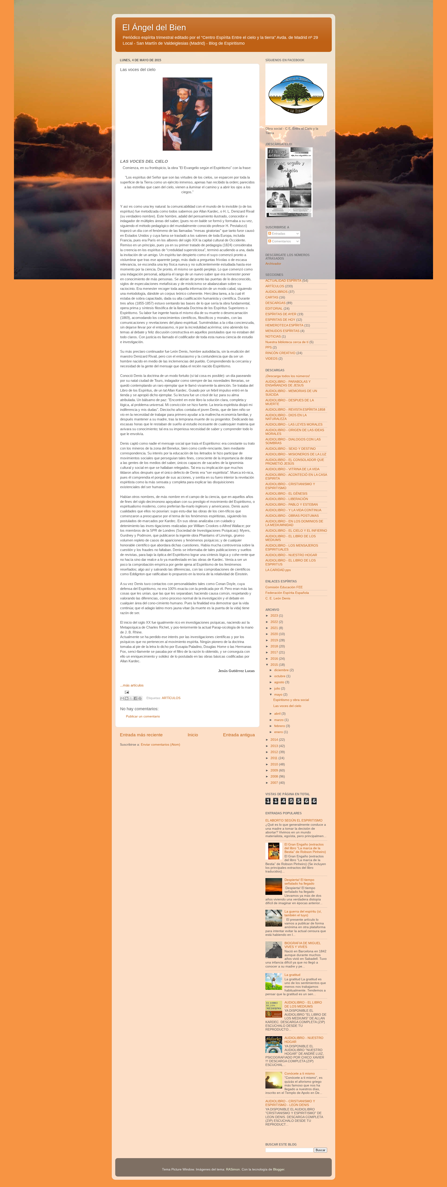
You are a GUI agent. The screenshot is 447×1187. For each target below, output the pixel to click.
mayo (278, 694)
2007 (275, 783)
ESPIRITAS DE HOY (280, 319)
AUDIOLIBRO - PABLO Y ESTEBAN (291, 504)
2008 (275, 776)
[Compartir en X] (131, 698)
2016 (275, 658)
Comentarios (281, 241)
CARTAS (271, 297)
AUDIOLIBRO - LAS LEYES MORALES (293, 424)
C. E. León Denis (277, 598)
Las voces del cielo (287, 706)
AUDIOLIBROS (276, 292)
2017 (275, 652)
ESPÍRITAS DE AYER (280, 314)
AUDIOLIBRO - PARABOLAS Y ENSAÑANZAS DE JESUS (288, 383)
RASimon (233, 1169)
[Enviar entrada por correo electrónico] (126, 692)
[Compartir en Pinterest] (140, 698)
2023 (275, 615)
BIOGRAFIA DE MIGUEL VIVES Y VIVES (302, 945)
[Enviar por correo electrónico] (122, 698)
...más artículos (132, 685)
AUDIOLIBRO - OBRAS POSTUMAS (292, 515)
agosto (279, 682)
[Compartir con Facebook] (135, 698)
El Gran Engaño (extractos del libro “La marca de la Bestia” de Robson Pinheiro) (305, 848)
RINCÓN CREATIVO (280, 353)
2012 (275, 752)
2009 (275, 770)
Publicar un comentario (143, 716)
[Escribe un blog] (126, 698)
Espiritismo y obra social (291, 700)
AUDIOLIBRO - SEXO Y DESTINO (290, 448)
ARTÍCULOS (171, 698)
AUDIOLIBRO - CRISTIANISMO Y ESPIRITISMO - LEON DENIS (290, 1103)
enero (279, 732)
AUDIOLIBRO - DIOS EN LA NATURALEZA (285, 417)
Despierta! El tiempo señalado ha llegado (299, 881)
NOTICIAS (273, 336)
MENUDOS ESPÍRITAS (282, 331)
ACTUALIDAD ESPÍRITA (283, 280)
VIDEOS (271, 358)
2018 (275, 646)
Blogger (278, 1169)
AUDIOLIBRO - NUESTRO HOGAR (291, 555)
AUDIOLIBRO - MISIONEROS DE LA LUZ (295, 454)
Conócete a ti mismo (299, 1073)
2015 (275, 664)
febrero (280, 726)
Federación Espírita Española (287, 593)
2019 (275, 640)
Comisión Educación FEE (284, 587)
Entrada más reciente (141, 734)
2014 (275, 739)
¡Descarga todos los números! (287, 376)
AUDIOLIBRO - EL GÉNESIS (286, 493)
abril (277, 713)
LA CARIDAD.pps (278, 570)
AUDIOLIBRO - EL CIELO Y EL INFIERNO (296, 530)
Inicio (193, 734)
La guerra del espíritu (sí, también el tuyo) (303, 913)
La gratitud (292, 975)
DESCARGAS (275, 303)
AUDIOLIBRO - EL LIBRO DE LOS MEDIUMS (303, 1004)
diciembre (282, 670)
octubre (280, 676)
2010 (275, 764)
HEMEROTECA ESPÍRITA (284, 325)
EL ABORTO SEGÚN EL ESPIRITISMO (293, 820)
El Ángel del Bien (154, 27)
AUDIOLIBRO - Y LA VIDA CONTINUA (293, 510)
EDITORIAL (274, 308)
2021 (275, 628)
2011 (274, 758)
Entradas (278, 233)
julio (277, 688)
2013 (275, 746)
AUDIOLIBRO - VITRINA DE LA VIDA (292, 469)
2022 (275, 622)
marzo (279, 720)
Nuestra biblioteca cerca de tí (286, 342)
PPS (268, 347)
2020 (275, 634)
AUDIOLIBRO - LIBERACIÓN (286, 499)
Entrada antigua (239, 734)
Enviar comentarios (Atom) (160, 744)
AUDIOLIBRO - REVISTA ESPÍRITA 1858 (295, 409)
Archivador (273, 263)
